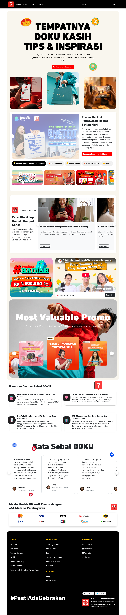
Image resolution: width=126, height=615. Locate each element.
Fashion (13, 557)
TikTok (87, 557)
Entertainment (16, 565)
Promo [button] (26, 4)
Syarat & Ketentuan (54, 557)
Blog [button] (34, 4)
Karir (48, 553)
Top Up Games (16, 553)
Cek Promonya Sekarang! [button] (63, 67)
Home (18, 4)
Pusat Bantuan (52, 581)
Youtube (87, 553)
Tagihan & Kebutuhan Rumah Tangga (25, 570)
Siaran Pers (51, 549)
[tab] (29, 163)
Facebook (88, 549)
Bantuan (49, 565)
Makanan (14, 549)
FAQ (41, 4)
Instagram (88, 544)
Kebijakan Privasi (53, 561)
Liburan (13, 544)
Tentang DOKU (52, 544)
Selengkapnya (45, 246)
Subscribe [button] (109, 295)
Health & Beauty (17, 561)
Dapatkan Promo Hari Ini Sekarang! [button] (97, 154)
